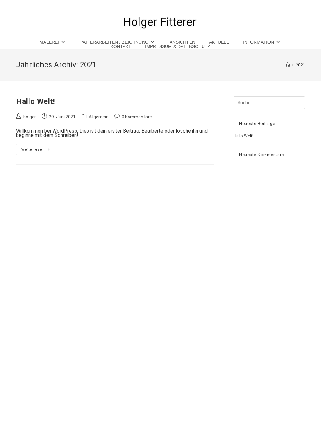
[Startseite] (288, 64)
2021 (300, 64)
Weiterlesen (38, 151)
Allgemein (99, 116)
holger (29, 116)
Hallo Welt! (35, 101)
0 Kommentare (137, 116)
